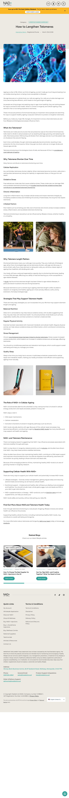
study (7, 281)
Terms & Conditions (32, 608)
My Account (7, 608)
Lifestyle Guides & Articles (38, 22)
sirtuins (44, 448)
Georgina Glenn (21, 32)
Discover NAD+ (8, 615)
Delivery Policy (30, 618)
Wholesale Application (11, 611)
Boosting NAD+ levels (41, 429)
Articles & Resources (10, 640)
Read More (9, 578)
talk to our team (44, 521)
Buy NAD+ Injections (10, 621)
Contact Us (7, 644)
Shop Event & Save (32, 12)
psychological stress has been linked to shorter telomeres (28, 337)
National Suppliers (9, 634)
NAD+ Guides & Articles (13, 547)
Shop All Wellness (9, 618)
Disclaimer (29, 611)
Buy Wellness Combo (10, 630)
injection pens (51, 492)
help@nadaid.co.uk (43, 675)
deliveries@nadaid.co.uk (12, 681)
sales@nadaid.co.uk (25, 675)
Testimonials (7, 637)
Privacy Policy (30, 615)
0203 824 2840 (8, 675)
